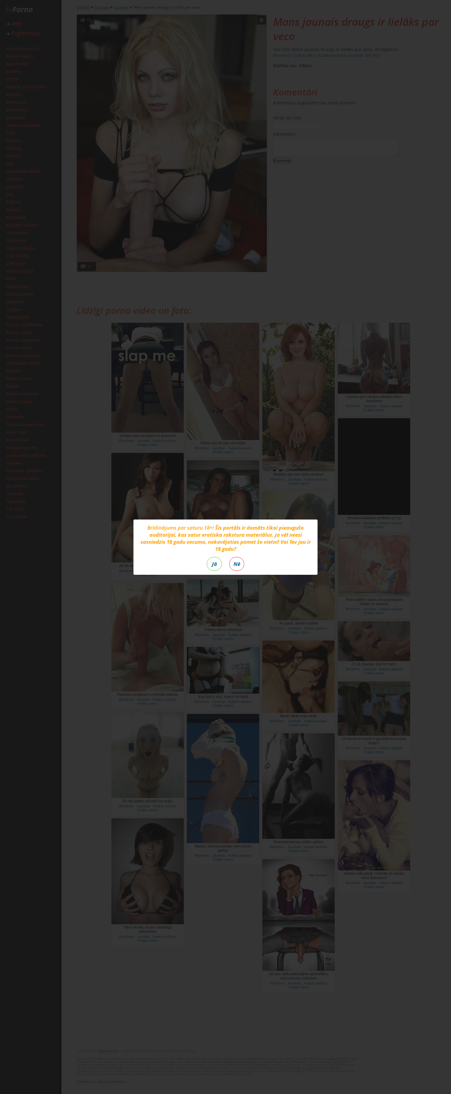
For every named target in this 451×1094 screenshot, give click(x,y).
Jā (214, 563)
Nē (236, 563)
